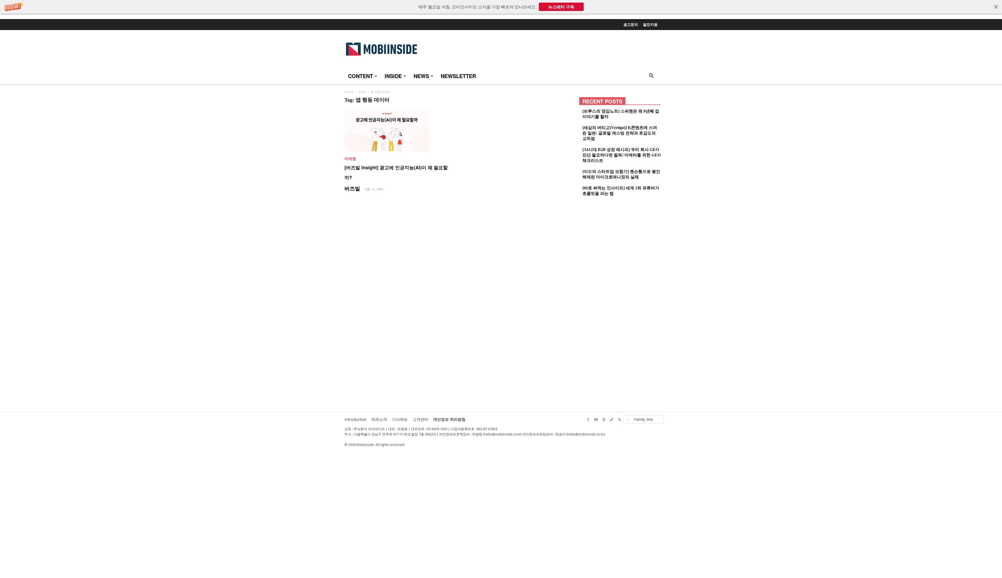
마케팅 (350, 158)
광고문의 (630, 24)
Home (349, 92)
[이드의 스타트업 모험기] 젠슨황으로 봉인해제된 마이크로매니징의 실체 (621, 174)
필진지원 (650, 24)
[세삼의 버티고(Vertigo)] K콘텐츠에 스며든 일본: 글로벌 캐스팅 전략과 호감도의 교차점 (619, 133)
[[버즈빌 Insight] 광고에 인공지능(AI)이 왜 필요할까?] (398, 130)
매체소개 (379, 419)
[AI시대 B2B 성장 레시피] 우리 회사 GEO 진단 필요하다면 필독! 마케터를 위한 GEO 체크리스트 (621, 155)
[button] (501, 7)
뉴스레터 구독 (561, 7)
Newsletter (458, 76)
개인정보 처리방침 (449, 419)
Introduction (355, 419)
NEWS (421, 76)
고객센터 (420, 419)
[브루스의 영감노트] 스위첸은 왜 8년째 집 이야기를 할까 (620, 114)
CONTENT (360, 76)
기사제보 (400, 419)
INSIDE (393, 76)
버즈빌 (352, 188)
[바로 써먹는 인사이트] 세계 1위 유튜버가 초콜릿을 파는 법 (620, 191)
